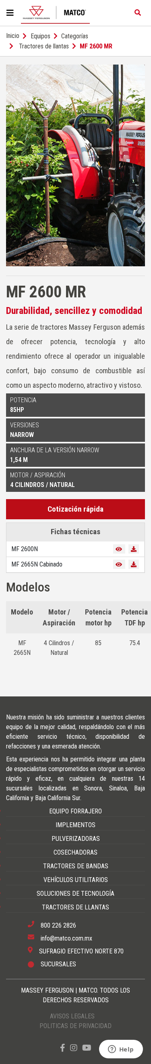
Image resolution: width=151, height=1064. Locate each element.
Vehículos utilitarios (75, 880)
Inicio (12, 36)
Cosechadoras (75, 852)
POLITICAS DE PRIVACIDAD (75, 1026)
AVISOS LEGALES (72, 1016)
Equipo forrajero (75, 811)
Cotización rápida (75, 509)
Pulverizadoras (76, 838)
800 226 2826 (58, 925)
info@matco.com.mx (66, 938)
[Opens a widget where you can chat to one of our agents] (121, 1050)
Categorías (74, 36)
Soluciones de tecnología (75, 893)
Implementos (75, 825)
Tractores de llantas (44, 46)
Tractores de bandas (75, 866)
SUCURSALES (58, 964)
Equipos (40, 36)
